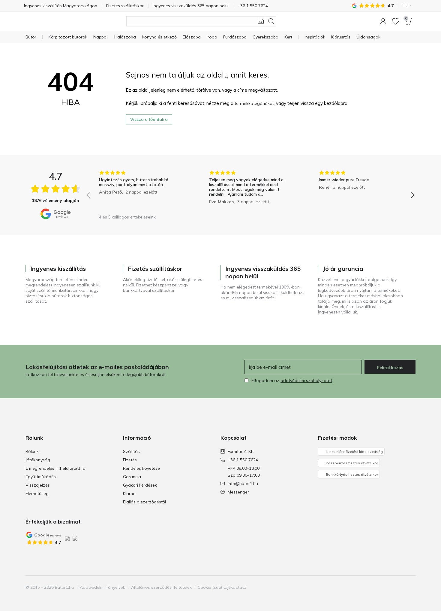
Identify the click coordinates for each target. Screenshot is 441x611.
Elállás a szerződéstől (144, 502)
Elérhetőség (37, 493)
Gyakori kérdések (140, 485)
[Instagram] (390, 587)
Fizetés (130, 460)
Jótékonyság (38, 460)
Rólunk (32, 451)
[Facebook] (380, 587)
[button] (383, 21)
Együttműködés (41, 476)
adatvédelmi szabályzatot (306, 380)
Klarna (129, 493)
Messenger (238, 492)
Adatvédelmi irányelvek (102, 587)
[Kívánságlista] (395, 21)
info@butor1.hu (243, 483)
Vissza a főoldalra (149, 119)
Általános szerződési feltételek (161, 587)
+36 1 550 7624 (243, 460)
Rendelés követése (141, 468)
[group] (141, 190)
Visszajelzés (38, 485)
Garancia (132, 476)
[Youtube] (400, 587)
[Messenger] (410, 587)
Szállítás (131, 451)
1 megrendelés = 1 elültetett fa (56, 468)
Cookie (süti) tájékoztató (222, 587)
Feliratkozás (390, 367)
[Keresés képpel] (261, 21)
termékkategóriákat (254, 103)
